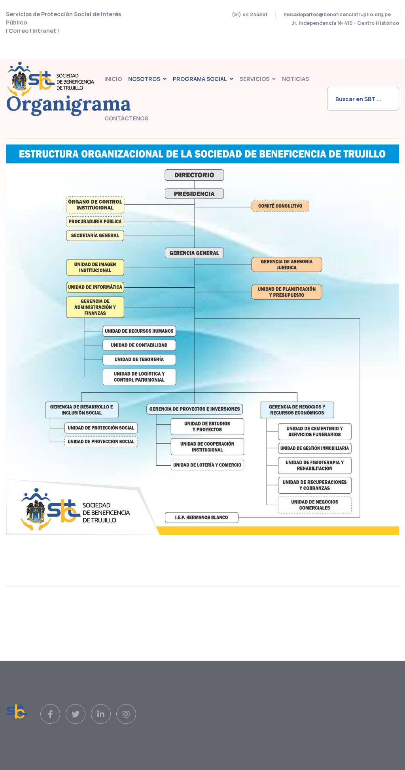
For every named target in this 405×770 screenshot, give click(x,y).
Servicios (254, 78)
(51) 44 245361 (249, 14)
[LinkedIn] (101, 714)
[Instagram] (126, 714)
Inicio (113, 78)
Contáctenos (126, 118)
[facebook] (50, 714)
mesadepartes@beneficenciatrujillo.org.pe (337, 14)
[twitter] (75, 714)
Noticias (295, 78)
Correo (19, 30)
